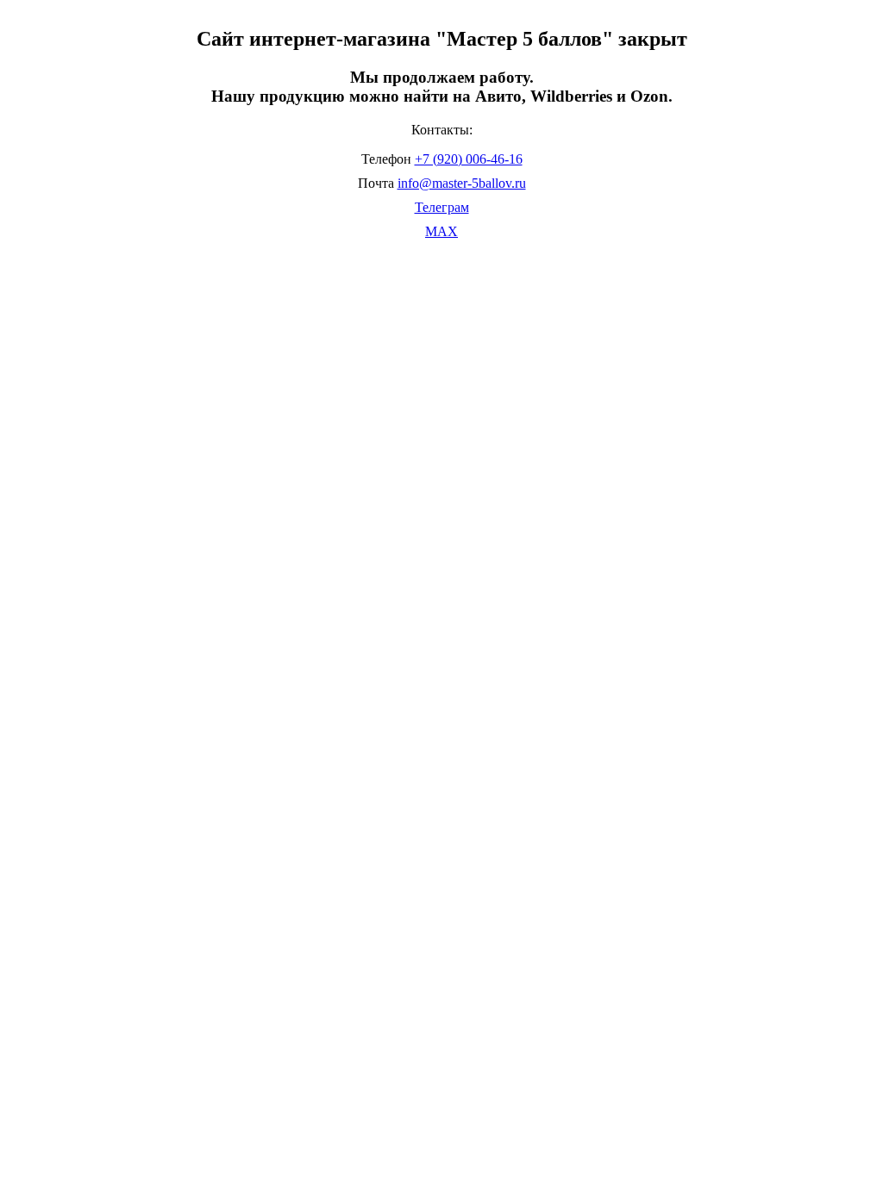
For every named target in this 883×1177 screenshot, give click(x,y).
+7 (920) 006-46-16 (469, 159)
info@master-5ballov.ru (462, 183)
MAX (441, 231)
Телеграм (442, 207)
